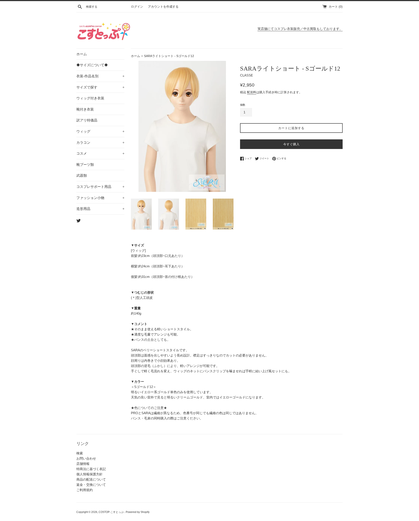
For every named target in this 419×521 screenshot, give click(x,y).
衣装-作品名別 (100, 76)
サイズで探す (100, 87)
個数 (242, 104)
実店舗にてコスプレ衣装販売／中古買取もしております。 (300, 29)
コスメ (100, 153)
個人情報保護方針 (89, 474)
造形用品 (100, 209)
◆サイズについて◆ (92, 65)
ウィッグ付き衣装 (90, 98)
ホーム (81, 54)
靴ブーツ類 (85, 164)
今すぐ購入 (291, 144)
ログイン (137, 6)
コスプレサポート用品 (100, 187)
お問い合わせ (86, 458)
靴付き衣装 (85, 109)
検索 (79, 453)
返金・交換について (91, 484)
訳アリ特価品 (86, 120)
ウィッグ (100, 131)
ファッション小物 (100, 198)
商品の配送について (91, 479)
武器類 (81, 175)
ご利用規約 (84, 490)
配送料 (251, 92)
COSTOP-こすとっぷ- (111, 512)
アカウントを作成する (163, 6)
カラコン (100, 142)
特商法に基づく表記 (91, 469)
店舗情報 (82, 464)
